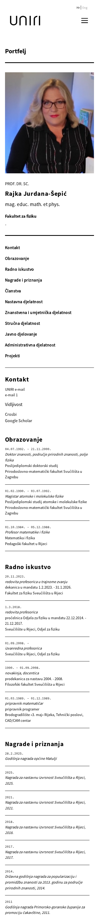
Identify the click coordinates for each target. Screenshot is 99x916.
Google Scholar (18, 420)
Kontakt (12, 247)
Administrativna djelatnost (30, 344)
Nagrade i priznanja (23, 280)
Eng (84, 7)
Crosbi (11, 414)
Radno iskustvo (19, 269)
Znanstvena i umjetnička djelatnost (38, 312)
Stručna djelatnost (22, 323)
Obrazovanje (17, 258)
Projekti (12, 355)
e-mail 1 (11, 395)
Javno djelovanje (21, 334)
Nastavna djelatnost (24, 301)
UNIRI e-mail (15, 389)
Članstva (13, 290)
